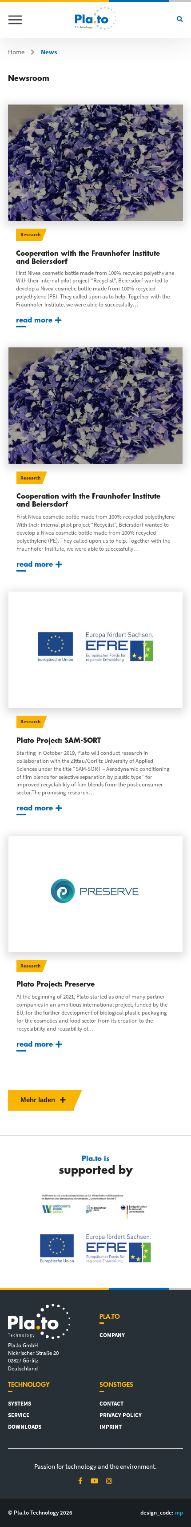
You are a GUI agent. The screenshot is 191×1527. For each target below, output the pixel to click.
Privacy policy (120, 1414)
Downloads (24, 1426)
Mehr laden (38, 1100)
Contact (111, 1403)
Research (30, 234)
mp (179, 1512)
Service (18, 1414)
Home (16, 52)
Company (112, 1334)
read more (34, 319)
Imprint (110, 1426)
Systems (19, 1403)
